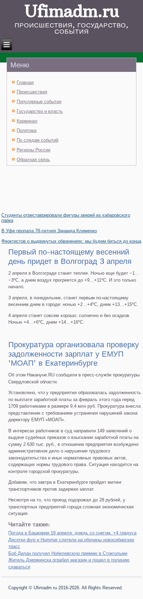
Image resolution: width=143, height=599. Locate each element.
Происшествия (32, 91)
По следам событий (37, 140)
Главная (25, 82)
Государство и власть (40, 111)
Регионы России (33, 149)
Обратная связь (33, 159)
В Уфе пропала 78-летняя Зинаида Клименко (49, 230)
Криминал (27, 121)
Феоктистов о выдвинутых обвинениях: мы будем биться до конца (71, 241)
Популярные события (39, 101)
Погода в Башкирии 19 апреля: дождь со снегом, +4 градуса (72, 532)
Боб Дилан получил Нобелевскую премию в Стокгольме (67, 553)
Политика (26, 130)
